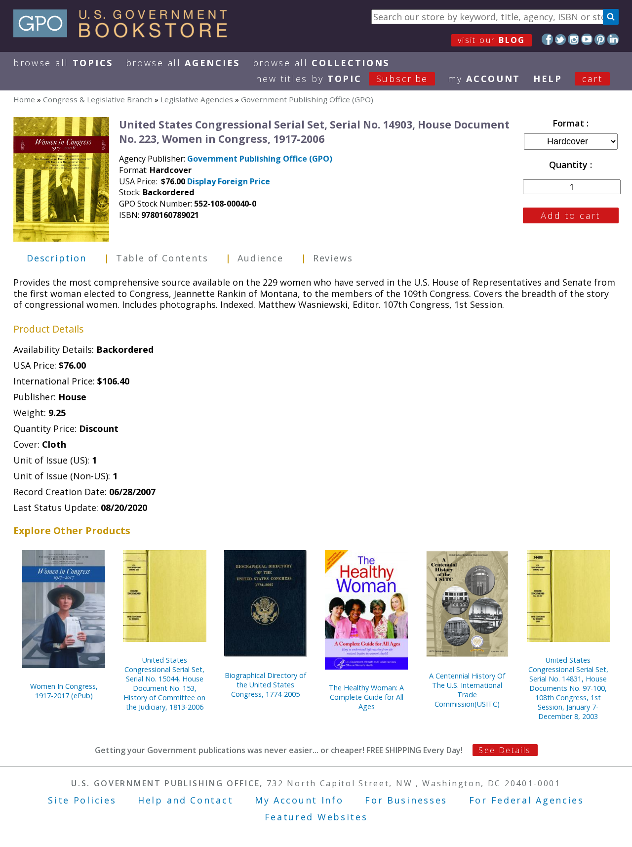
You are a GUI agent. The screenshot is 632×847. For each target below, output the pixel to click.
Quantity (569, 164)
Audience (260, 258)
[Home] (124, 34)
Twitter (560, 39)
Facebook (547, 39)
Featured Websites (316, 817)
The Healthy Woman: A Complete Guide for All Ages (366, 697)
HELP (547, 79)
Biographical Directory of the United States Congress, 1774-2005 (265, 685)
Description (56, 258)
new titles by (342, 79)
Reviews (333, 258)
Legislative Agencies (196, 99)
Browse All (63, 63)
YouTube (586, 39)
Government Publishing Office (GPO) (307, 99)
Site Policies (82, 800)
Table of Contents (162, 258)
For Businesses (406, 800)
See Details (504, 750)
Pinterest (600, 39)
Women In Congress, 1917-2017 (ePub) (64, 690)
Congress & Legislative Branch (98, 99)
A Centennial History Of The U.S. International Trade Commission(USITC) (467, 690)
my (484, 79)
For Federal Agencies (526, 800)
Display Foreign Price (228, 181)
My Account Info (299, 800)
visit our (491, 40)
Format (570, 123)
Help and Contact (185, 800)
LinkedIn (613, 39)
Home (24, 99)
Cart (592, 79)
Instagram (573, 39)
